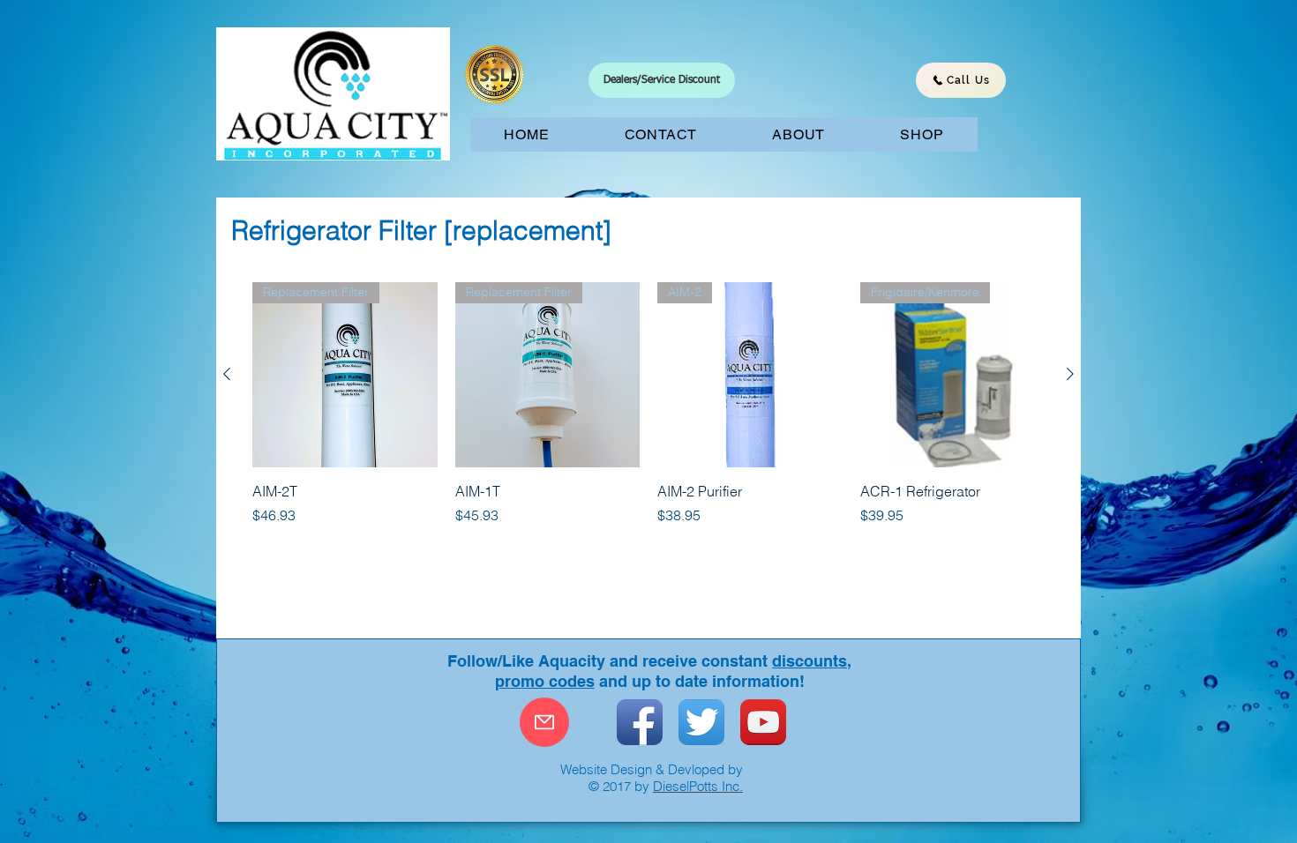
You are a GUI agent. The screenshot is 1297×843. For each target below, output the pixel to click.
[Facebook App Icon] (640, 722)
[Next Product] (1070, 373)
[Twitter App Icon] (701, 722)
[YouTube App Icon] (763, 722)
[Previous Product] (226, 373)
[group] (648, 403)
